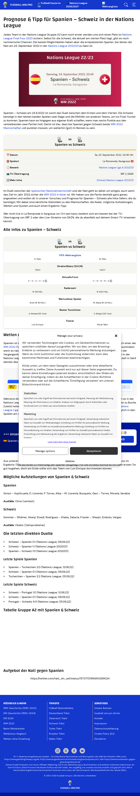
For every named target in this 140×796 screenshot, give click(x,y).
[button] (116, 336)
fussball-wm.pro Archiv (107, 713)
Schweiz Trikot (56, 723)
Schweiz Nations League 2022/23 (115, 180)
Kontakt (98, 718)
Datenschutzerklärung (106, 728)
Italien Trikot (55, 738)
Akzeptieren (93, 451)
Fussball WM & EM (20, 5)
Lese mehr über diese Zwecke (62, 442)
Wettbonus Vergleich (14, 733)
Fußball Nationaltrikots (61, 708)
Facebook (74, 751)
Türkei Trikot (55, 728)
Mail (82, 751)
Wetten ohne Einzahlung (16, 738)
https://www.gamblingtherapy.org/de (21, 759)
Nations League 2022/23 (63, 46)
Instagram (57, 751)
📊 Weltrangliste (110, 5)
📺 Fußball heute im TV (49, 5)
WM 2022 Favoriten (15, 347)
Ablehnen (70, 461)
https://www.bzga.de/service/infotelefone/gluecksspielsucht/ (69, 759)
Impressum (100, 723)
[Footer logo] (70, 784)
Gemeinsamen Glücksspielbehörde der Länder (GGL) (101, 770)
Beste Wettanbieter (14, 728)
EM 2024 (8, 718)
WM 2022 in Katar (55, 194)
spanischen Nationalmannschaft (51, 191)
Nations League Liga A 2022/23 (116, 167)
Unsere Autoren (102, 708)
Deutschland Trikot (59, 713)
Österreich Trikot (58, 718)
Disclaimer (100, 738)
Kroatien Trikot (57, 733)
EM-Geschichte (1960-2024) (19, 713)
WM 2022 (8, 723)
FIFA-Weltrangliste (70, 255)
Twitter (66, 751)
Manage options (45, 451)
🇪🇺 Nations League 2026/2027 (76, 5)
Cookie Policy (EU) (104, 733)
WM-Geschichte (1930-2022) (19, 708)
